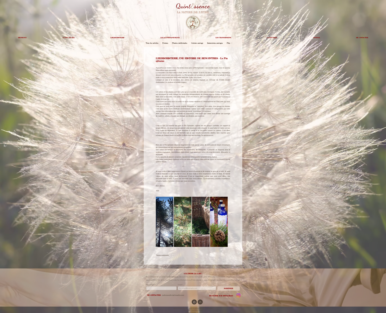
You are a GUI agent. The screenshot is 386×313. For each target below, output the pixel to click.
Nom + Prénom (151, 285)
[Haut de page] (200, 301)
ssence (202, 6)
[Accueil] (194, 301)
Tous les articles (152, 43)
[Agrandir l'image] (164, 222)
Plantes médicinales (179, 43)
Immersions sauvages (215, 43)
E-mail (180, 285)
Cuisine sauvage (197, 43)
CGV (199, 312)
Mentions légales (190, 312)
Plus (228, 43)
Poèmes (165, 43)
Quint (183, 6)
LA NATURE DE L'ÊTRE (193, 12)
